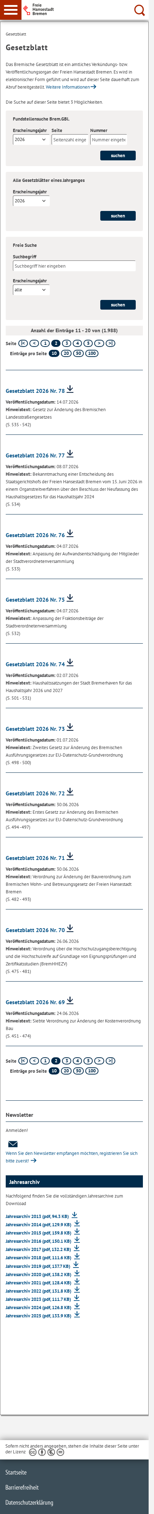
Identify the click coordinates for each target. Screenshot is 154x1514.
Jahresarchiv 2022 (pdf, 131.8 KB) (39, 1291)
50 (78, 353)
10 (54, 353)
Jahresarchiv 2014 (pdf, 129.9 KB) (39, 1225)
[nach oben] (137, 1502)
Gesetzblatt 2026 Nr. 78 (35, 390)
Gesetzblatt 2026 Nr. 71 (35, 857)
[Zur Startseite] (86, 9)
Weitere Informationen (68, 87)
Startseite (16, 1472)
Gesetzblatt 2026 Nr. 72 (35, 793)
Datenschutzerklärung (29, 1502)
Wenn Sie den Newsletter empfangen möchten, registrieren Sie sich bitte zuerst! (72, 1157)
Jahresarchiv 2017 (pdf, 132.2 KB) (39, 1249)
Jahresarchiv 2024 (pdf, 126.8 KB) (39, 1307)
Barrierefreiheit (22, 1487)
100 (92, 353)
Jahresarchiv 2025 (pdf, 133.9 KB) (39, 1316)
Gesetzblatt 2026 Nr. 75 (35, 599)
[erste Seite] (23, 343)
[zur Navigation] (10, 10)
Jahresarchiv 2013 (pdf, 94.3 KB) (38, 1216)
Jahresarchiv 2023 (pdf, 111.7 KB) (39, 1299)
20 (66, 353)
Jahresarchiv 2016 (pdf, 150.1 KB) (39, 1241)
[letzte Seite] (110, 343)
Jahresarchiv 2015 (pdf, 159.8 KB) (39, 1233)
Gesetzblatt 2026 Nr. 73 (35, 728)
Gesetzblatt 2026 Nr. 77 (35, 455)
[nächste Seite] (99, 343)
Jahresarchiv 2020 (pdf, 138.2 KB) (39, 1274)
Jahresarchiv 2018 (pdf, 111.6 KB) (39, 1258)
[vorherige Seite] (34, 343)
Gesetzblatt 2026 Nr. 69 (35, 1002)
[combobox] (31, 139)
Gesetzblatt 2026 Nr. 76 (35, 535)
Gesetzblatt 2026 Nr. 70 (35, 930)
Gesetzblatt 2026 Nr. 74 (35, 664)
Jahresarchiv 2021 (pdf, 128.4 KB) (39, 1283)
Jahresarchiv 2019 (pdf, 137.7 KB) (38, 1266)
